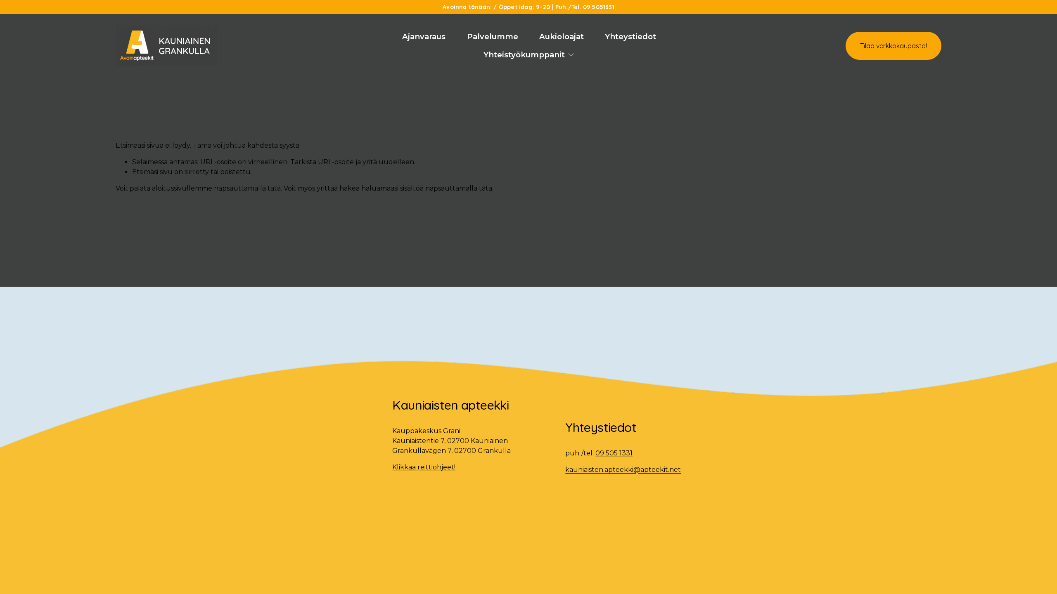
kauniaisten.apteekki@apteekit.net (623, 470)
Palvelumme (492, 36)
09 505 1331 (614, 453)
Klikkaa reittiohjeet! (423, 467)
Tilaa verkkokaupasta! (893, 46)
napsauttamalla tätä (247, 188)
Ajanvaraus (424, 36)
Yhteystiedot (630, 36)
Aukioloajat (561, 36)
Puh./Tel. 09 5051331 (584, 7)
